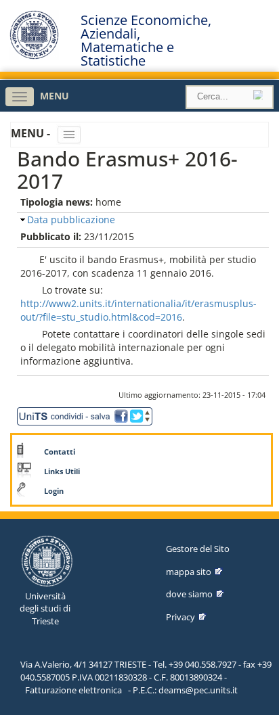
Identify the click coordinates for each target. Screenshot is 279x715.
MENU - (32, 133)
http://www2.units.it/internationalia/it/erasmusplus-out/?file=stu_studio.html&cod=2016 (138, 310)
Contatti (59, 452)
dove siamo (189, 594)
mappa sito (188, 572)
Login (54, 491)
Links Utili (62, 471)
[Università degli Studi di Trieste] (34, 55)
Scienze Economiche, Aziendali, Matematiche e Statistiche (146, 41)
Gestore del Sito (198, 549)
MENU (54, 95)
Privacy (180, 617)
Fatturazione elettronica (73, 690)
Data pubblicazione (71, 219)
